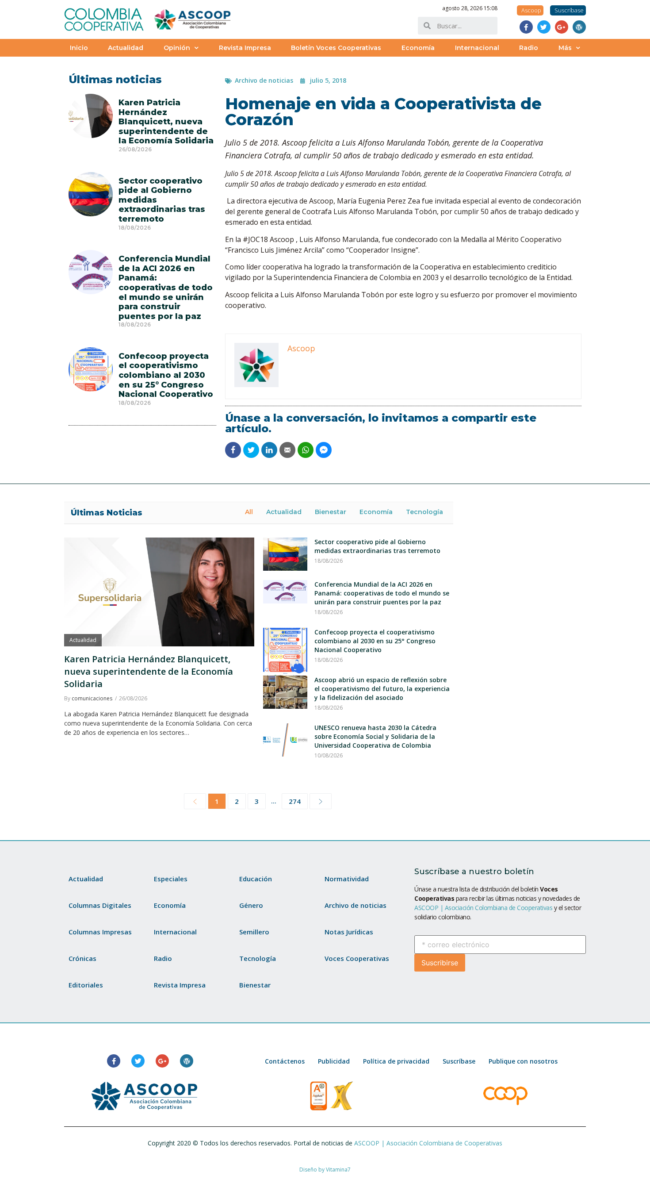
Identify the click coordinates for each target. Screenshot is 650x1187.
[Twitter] (544, 27)
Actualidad (125, 48)
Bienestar (330, 512)
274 (295, 801)
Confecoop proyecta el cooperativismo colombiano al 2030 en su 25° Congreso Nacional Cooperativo (166, 375)
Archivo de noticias (264, 80)
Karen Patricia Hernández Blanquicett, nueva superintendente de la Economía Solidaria (166, 122)
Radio (528, 48)
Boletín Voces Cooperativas (336, 48)
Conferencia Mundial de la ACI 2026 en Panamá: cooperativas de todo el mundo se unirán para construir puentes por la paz (166, 287)
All (249, 512)
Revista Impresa (245, 48)
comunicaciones (92, 698)
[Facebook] (526, 27)
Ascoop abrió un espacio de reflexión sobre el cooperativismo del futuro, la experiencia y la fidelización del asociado (382, 689)
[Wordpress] (579, 27)
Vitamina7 (338, 1169)
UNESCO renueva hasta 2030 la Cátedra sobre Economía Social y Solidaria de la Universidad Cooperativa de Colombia (375, 736)
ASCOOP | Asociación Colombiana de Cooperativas (483, 907)
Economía (418, 48)
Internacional (477, 48)
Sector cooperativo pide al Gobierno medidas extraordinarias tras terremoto (377, 546)
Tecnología (424, 512)
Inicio (79, 48)
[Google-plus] (561, 27)
